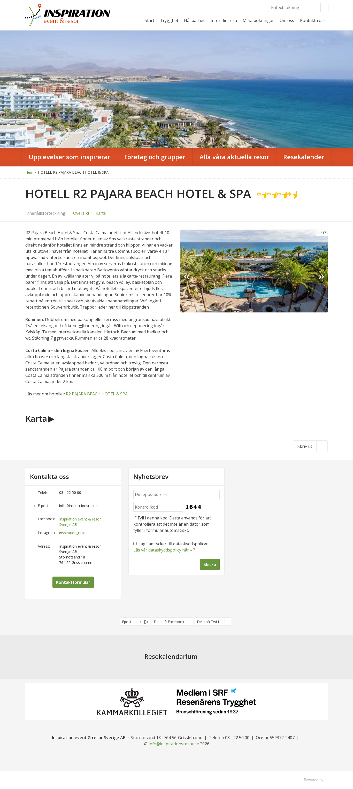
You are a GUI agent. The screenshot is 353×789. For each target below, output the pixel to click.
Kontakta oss (313, 20)
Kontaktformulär (73, 582)
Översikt (81, 213)
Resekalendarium (170, 656)
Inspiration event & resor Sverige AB (80, 522)
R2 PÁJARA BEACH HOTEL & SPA (96, 394)
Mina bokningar (258, 20)
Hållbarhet (194, 20)
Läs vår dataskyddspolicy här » (162, 550)
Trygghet (169, 20)
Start (149, 20)
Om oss (287, 20)
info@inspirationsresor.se (80, 505)
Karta (101, 213)
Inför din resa (224, 20)
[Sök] (324, 7)
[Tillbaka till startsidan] (67, 15)
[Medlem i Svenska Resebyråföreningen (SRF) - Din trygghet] (216, 701)
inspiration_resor (73, 532)
